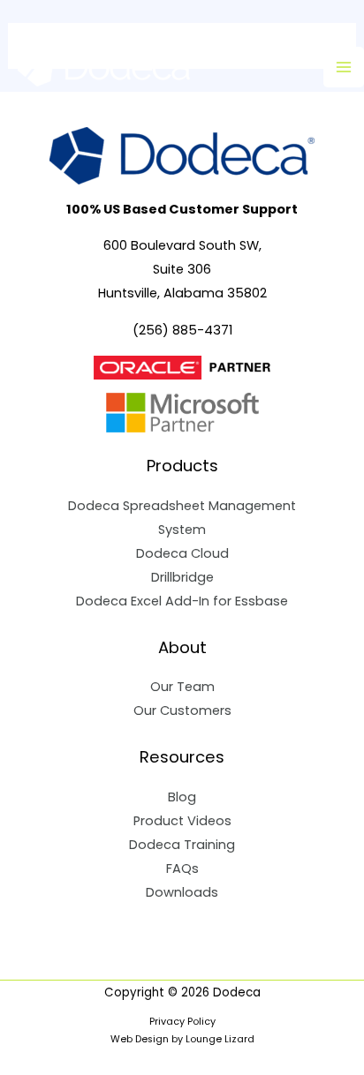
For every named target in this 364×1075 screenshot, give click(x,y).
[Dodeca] (106, 67)
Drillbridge (182, 577)
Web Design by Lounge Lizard (182, 1039)
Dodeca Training (182, 844)
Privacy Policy (182, 1021)
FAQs (182, 868)
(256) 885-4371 (182, 330)
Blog (182, 797)
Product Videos (182, 821)
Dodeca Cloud (182, 553)
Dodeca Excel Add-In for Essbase (182, 601)
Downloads (182, 892)
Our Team (182, 686)
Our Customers (182, 710)
